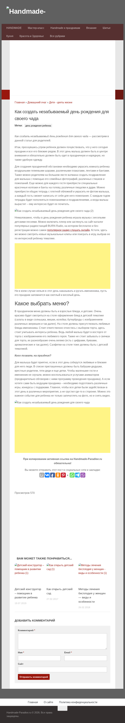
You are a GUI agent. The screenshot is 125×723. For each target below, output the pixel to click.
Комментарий (26, 630)
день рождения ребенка (38, 125)
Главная (20, 102)
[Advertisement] (62, 67)
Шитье (107, 28)
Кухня (9, 36)
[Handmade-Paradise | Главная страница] (31, 11)
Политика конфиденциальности (78, 702)
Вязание (91, 28)
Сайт (20, 664)
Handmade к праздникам (65, 28)
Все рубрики (57, 36)
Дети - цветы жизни (60, 102)
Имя (21, 652)
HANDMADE (14, 28)
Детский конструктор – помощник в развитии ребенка (28, 593)
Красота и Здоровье (32, 36)
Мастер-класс (36, 28)
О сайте (48, 702)
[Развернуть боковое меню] (6, 95)
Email (68, 652)
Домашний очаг (37, 102)
